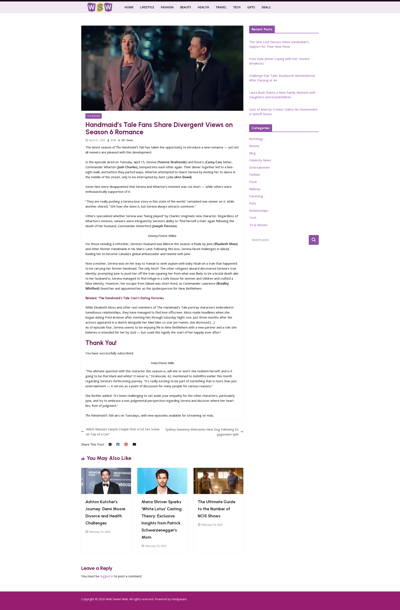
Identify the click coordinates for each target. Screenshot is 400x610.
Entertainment (259, 167)
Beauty (185, 7)
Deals (266, 7)
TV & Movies (93, 116)
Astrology (256, 139)
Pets (252, 203)
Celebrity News (260, 160)
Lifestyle (147, 7)
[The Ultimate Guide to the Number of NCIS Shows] (218, 470)
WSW (113, 140)
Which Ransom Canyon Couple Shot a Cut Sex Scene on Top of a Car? (123, 431)
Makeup (254, 189)
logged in (106, 576)
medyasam (179, 599)
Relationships (258, 210)
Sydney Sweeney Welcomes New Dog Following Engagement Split (202, 431)
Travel (221, 7)
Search (314, 240)
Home (129, 7)
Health (203, 7)
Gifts (251, 7)
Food (252, 182)
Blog (252, 153)
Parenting (256, 196)
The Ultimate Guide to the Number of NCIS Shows (216, 508)
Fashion (167, 7)
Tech (237, 7)
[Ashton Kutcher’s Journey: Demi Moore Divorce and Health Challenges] (106, 470)
